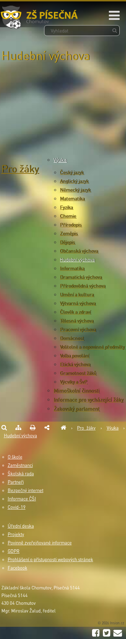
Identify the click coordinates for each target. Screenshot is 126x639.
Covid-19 (17, 507)
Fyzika (66, 207)
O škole (15, 457)
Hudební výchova (77, 259)
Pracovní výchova (78, 329)
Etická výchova (75, 364)
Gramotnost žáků (78, 373)
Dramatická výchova (81, 277)
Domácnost (72, 338)
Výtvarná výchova (78, 303)
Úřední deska (21, 526)
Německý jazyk (75, 190)
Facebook (17, 568)
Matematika (72, 198)
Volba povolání (74, 355)
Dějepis (67, 242)
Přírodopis (71, 225)
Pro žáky (20, 168)
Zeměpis (69, 233)
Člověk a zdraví (75, 312)
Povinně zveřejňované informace (40, 542)
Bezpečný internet (25, 490)
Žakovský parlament (76, 409)
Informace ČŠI (22, 498)
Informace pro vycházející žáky (88, 399)
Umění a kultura (77, 294)
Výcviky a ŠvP (73, 382)
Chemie (68, 216)
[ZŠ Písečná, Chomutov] (63, 428)
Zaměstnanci (20, 465)
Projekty (16, 534)
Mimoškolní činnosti (76, 390)
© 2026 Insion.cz (111, 623)
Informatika (72, 268)
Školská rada (21, 473)
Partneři (16, 482)
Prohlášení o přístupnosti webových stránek (50, 559)
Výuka (60, 160)
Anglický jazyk (74, 181)
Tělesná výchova (76, 321)
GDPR (14, 551)
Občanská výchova (79, 251)
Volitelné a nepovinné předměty (92, 347)
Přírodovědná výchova (82, 286)
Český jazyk (72, 172)
